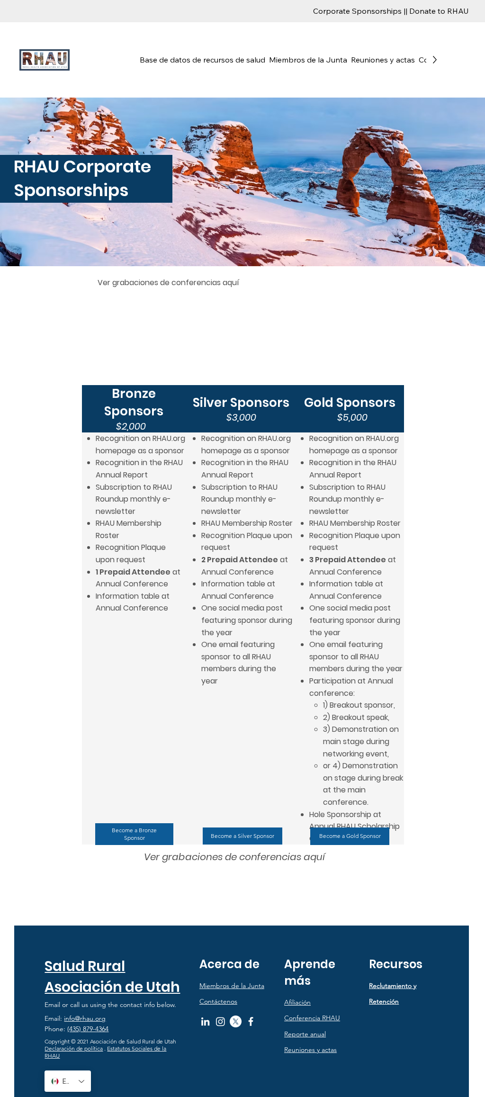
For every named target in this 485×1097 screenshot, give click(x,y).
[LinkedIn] (205, 1021)
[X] (236, 1021)
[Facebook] (251, 1021)
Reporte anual (305, 1034)
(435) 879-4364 (87, 1029)
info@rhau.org (85, 1018)
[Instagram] (220, 1021)
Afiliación (297, 1002)
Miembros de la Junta (231, 985)
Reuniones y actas (310, 1049)
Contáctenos (218, 1001)
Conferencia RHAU (312, 1018)
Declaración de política (74, 1048)
